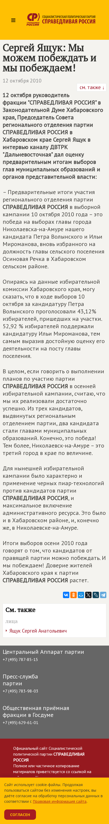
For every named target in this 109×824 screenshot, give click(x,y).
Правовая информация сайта (60, 801)
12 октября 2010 (22, 80)
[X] (88, 595)
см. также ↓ (91, 87)
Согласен (20, 814)
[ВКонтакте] (66, 595)
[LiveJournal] (96, 595)
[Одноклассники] (73, 595)
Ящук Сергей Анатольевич (38, 631)
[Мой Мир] (81, 595)
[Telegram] (103, 595)
